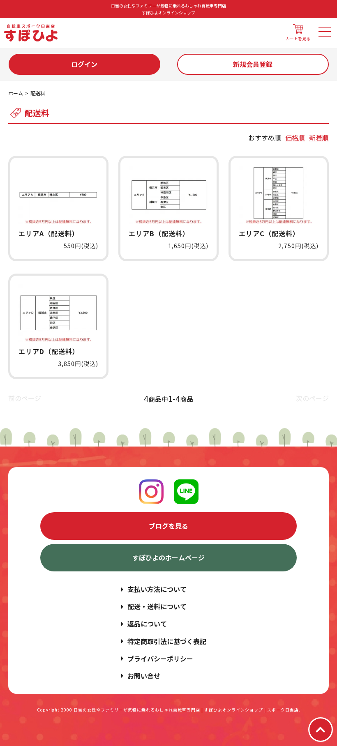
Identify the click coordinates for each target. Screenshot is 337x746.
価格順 (295, 138)
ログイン (84, 64)
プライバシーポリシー (160, 658)
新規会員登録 (252, 64)
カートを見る (298, 38)
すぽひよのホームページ (168, 557)
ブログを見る (168, 526)
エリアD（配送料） (48, 351)
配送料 (37, 93)
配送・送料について (157, 606)
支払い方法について (157, 589)
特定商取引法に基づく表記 (166, 641)
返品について (147, 624)
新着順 (319, 138)
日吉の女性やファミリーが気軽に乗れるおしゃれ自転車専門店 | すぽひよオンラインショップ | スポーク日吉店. (187, 710)
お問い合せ (143, 676)
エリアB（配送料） (159, 233)
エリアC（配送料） (269, 233)
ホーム (15, 93)
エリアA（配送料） (48, 233)
